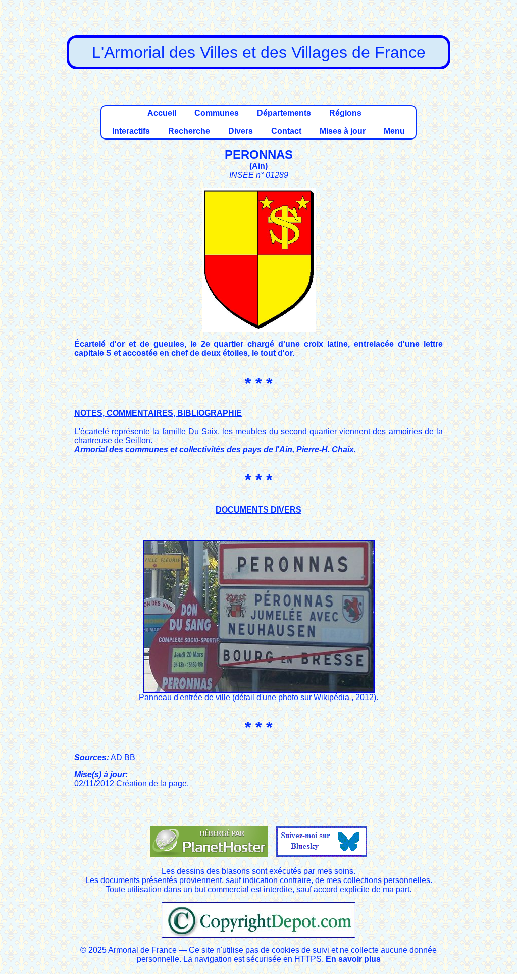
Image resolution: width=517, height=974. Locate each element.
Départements (284, 113)
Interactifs (131, 131)
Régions (345, 113)
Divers (240, 131)
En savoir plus (353, 959)
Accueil (161, 113)
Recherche (189, 131)
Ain (258, 166)
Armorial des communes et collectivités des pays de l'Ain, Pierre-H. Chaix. (215, 449)
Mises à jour (343, 131)
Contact (286, 131)
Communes (216, 113)
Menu (394, 131)
